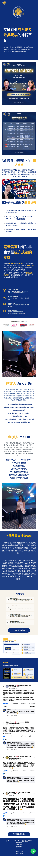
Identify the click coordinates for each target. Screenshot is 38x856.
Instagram (19, 842)
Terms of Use (19, 851)
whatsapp (19, 846)
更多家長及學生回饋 (19, 834)
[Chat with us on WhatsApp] (33, 851)
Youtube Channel (19, 848)
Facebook (19, 844)
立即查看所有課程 (19, 630)
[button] (35, 2)
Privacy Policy (19, 853)
